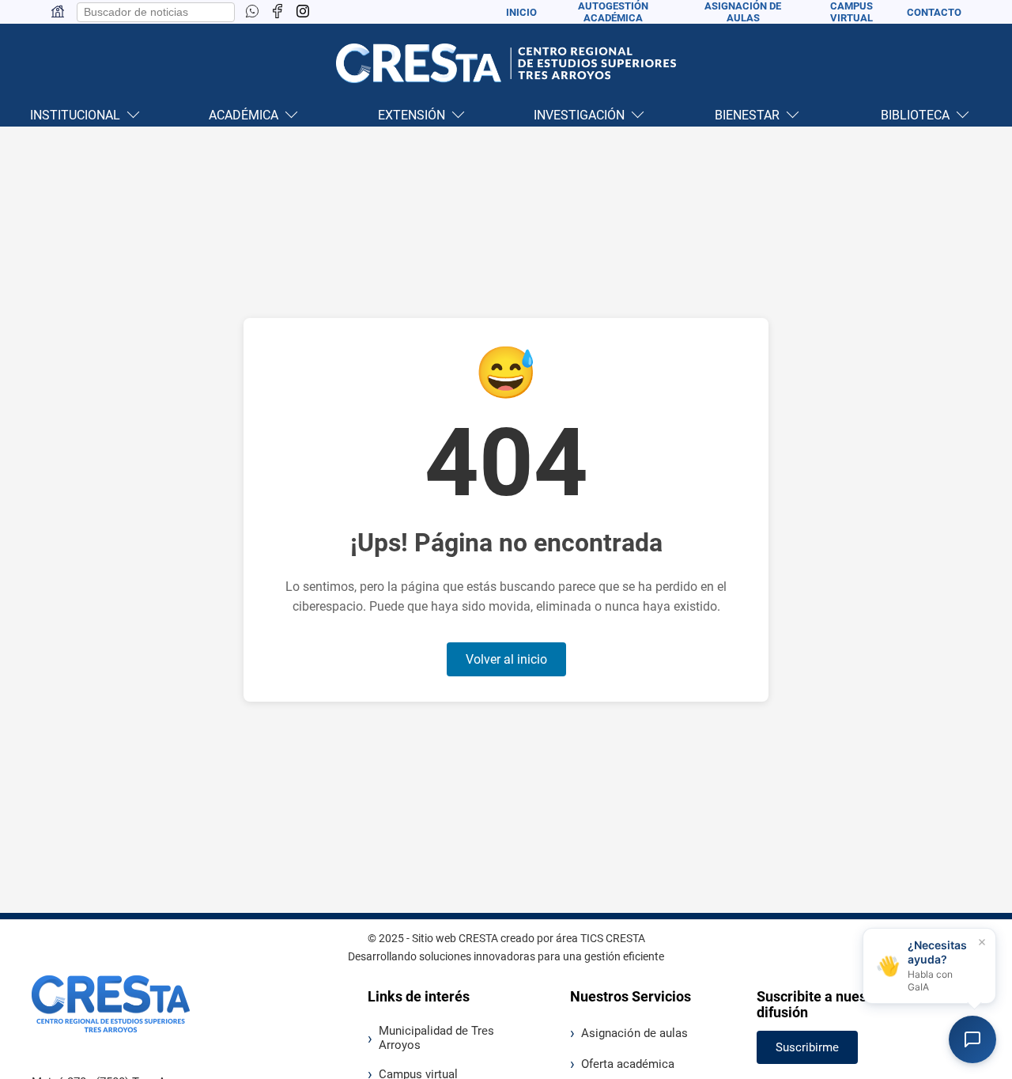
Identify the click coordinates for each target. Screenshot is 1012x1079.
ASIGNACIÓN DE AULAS (742, 12)
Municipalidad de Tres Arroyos (436, 1038)
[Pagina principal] (58, 15)
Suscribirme (807, 1047)
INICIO (521, 12)
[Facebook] (277, 12)
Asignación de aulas (634, 1033)
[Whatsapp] (252, 12)
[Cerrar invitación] (982, 942)
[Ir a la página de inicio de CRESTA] (506, 63)
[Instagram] (302, 12)
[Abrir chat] (972, 1039)
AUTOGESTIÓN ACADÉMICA (613, 12)
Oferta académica (627, 1064)
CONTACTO (934, 12)
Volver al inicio (506, 659)
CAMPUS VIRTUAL (851, 12)
